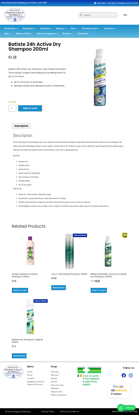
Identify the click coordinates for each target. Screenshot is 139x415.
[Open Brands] (72, 33)
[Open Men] (11, 33)
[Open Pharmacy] (17, 28)
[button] (119, 390)
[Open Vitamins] (115, 28)
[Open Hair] (77, 28)
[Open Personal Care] (99, 28)
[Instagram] (130, 375)
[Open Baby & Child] (31, 33)
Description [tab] (21, 125)
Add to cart (30, 108)
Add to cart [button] (20, 290)
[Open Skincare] (51, 28)
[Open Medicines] (35, 28)
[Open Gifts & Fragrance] (57, 33)
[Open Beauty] (65, 28)
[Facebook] (123, 375)
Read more (58, 287)
